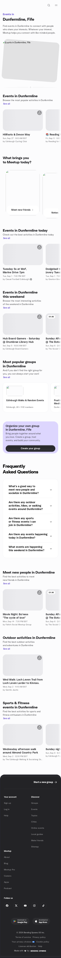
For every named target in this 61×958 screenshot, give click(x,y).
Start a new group (43, 782)
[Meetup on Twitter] (16, 905)
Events (34, 809)
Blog (6, 864)
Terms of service (23, 937)
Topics (34, 816)
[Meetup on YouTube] (25, 905)
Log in (7, 809)
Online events (37, 828)
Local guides (37, 834)
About (7, 857)
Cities (34, 822)
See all (6, 104)
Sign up (7, 803)
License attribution (27, 946)
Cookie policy (42, 942)
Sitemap (35, 847)
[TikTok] (43, 905)
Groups (34, 803)
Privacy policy (39, 937)
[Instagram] (34, 905)
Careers (7, 876)
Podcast (8, 888)
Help (6, 816)
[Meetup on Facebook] (7, 905)
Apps (6, 882)
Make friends (37, 841)
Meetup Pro (9, 870)
